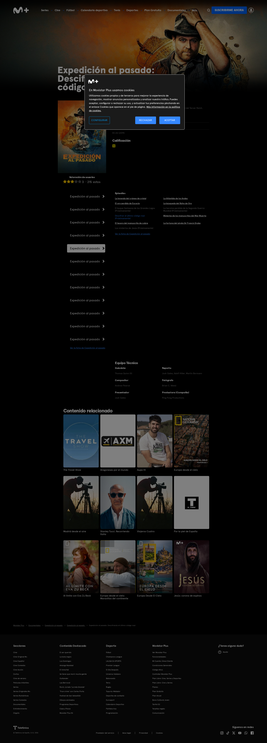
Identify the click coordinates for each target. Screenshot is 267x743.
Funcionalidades (159, 657)
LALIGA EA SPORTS (113, 661)
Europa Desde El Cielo (149, 595)
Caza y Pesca (65, 709)
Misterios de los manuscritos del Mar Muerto (184, 215)
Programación (112, 713)
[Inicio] (21, 10)
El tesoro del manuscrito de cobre (131, 223)
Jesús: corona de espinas (188, 595)
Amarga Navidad (66, 665)
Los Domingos (65, 661)
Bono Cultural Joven (160, 700)
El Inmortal (64, 670)
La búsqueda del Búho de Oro (177, 203)
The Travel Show (72, 470)
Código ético (157, 670)
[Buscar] (208, 10)
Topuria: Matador (113, 691)
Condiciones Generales (162, 665)
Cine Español (18, 661)
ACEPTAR (169, 120)
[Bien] (76, 181)
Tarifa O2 (156, 704)
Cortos (16, 674)
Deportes (132, 10)
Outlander (64, 678)
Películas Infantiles (21, 683)
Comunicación (158, 713)
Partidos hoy (111, 709)
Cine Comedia (19, 665)
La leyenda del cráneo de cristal (130, 198)
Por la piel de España (185, 531)
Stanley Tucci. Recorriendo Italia (114, 533)
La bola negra (65, 657)
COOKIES (159, 733)
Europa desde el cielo (186, 470)
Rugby (108, 687)
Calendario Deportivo (115, 704)
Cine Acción (18, 670)
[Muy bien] (79, 181)
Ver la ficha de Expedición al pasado (87, 348)
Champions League (114, 657)
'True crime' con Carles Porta (72, 691)
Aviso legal (126, 733)
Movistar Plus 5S (66, 713)
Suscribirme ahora (229, 10)
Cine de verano (19, 678)
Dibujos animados (67, 700)
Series (45, 10)
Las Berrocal (65, 683)
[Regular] (72, 181)
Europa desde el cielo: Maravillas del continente (114, 597)
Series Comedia (19, 700)
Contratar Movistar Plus (162, 674)
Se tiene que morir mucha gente (73, 674)
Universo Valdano (113, 674)
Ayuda (225, 652)
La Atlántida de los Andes (175, 198)
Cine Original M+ (20, 657)
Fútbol (70, 10)
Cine (57, 10)
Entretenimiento (20, 709)
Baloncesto (110, 678)
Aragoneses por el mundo (114, 470)
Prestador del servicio (105, 733)
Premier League (112, 665)
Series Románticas (21, 696)
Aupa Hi (141, 470)
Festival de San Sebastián (70, 696)
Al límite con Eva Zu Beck (77, 595)
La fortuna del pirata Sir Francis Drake (182, 223)
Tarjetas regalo (158, 709)
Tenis (117, 10)
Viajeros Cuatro (146, 531)
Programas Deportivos (69, 704)
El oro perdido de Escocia (127, 203)
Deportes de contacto (115, 696)
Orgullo (16, 713)
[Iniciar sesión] (251, 10)
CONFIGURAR (99, 120)
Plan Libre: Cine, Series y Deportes (166, 678)
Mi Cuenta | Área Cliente (162, 661)
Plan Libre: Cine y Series (162, 683)
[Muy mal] (65, 181)
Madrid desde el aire (74, 531)
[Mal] (68, 181)
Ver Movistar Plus (159, 652)
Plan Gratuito (152, 10)
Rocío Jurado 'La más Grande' (72, 687)
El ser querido (65, 652)
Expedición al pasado (85, 196)
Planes (155, 687)
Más (194, 10)
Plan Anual (156, 696)
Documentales (176, 10)
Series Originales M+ (21, 691)
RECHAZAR (145, 120)
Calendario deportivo (94, 10)
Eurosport (110, 700)
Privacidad (143, 733)
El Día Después (112, 670)
